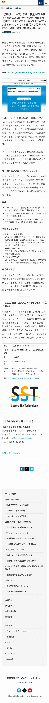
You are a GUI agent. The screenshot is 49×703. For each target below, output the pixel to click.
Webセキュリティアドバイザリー (20, 555)
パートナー (11, 653)
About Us (10, 658)
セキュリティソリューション (17, 532)
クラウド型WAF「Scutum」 (18, 585)
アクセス (10, 642)
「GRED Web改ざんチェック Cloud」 (22, 544)
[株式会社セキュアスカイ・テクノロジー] (4, 2)
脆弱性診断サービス (13, 499)
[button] (46, 2)
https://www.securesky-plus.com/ (25, 72)
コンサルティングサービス (16, 549)
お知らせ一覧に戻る (11, 452)
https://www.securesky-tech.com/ (25, 378)
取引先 (9, 647)
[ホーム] (2, 8)
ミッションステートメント (17, 631)
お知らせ (7, 32)
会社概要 (10, 636)
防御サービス (10, 580)
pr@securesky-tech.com (22, 438)
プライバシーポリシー (24, 682)
